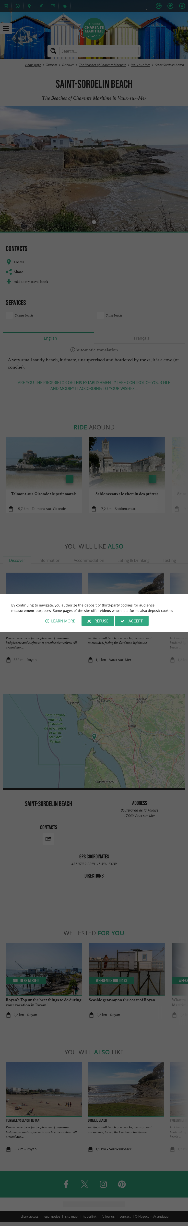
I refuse (100, 621)
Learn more (63, 621)
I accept (135, 621)
